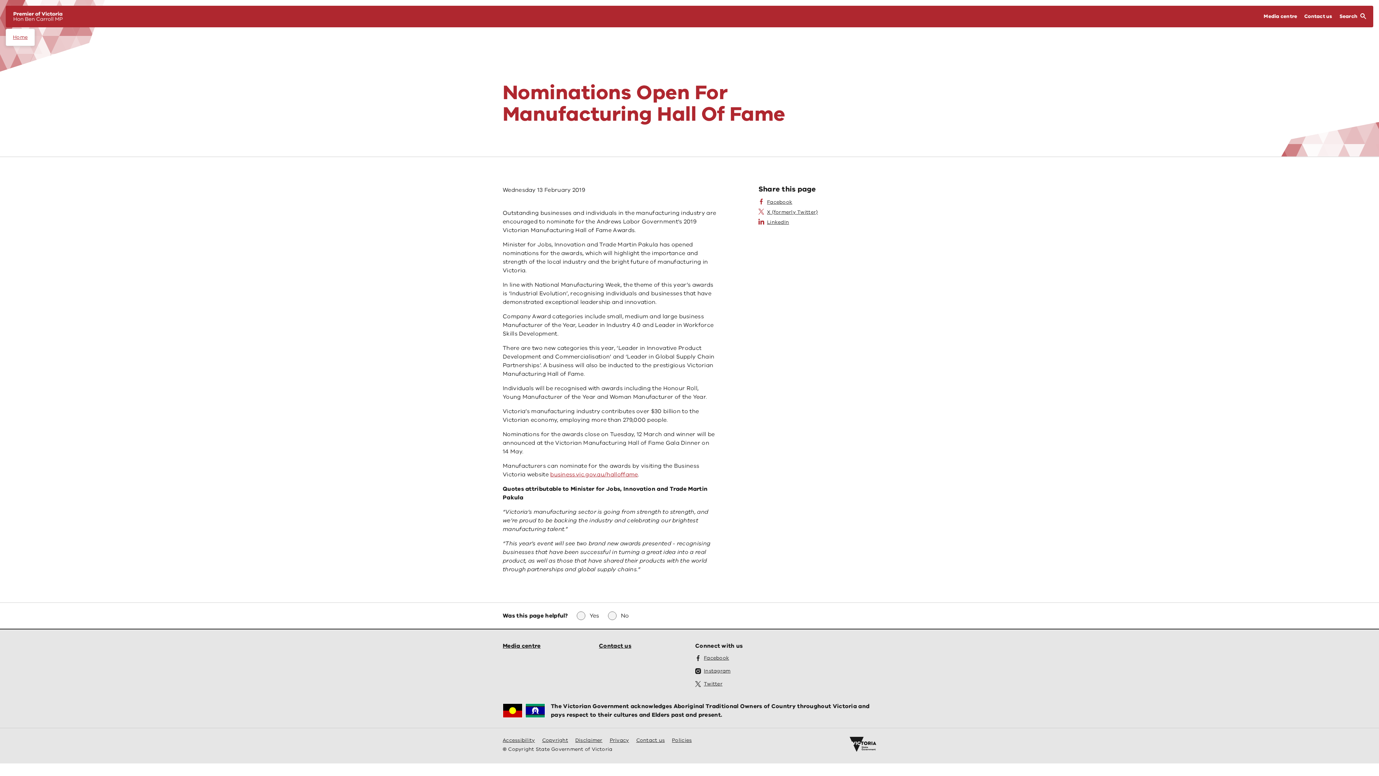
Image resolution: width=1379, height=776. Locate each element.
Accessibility (519, 740)
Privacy (619, 740)
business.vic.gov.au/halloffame (594, 475)
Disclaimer (589, 740)
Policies (682, 740)
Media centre (522, 646)
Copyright (555, 740)
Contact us (615, 646)
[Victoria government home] (863, 744)
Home (20, 37)
